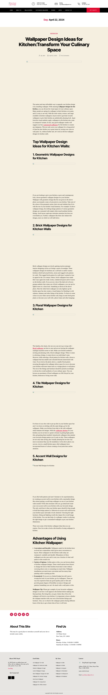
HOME (11, 10)
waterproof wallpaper (50, 125)
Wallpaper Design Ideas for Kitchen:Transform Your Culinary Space (54, 44)
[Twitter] (19, 614)
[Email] (27, 614)
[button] (93, 10)
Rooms (53, 10)
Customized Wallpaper (42, 10)
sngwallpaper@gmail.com (88, 675)
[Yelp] (11, 614)
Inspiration (54, 33)
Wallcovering (28, 10)
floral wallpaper (38, 348)
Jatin (43, 55)
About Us (18, 10)
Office (60, 10)
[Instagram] (23, 614)
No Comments (65, 55)
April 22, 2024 (53, 55)
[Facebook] (15, 614)
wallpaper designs (62, 431)
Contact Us (68, 10)
